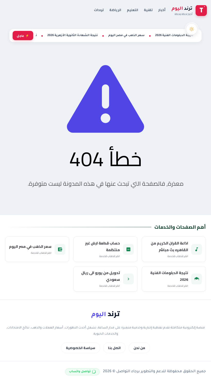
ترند (105, 313)
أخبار (161, 10)
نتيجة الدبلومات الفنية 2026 (174, 35)
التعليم (132, 10)
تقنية (148, 10)
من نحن (139, 348)
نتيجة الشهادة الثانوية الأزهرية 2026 (72, 35)
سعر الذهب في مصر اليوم (126, 35)
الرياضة (115, 10)
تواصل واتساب (80, 371)
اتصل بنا (114, 348)
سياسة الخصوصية (80, 348)
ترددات (99, 10)
